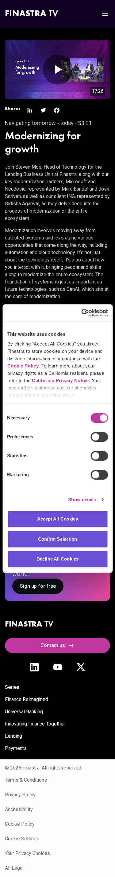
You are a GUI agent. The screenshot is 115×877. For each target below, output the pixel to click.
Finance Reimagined (26, 699)
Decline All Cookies (57, 558)
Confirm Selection (57, 539)
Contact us (52, 645)
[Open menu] (105, 13)
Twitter (81, 667)
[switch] (99, 437)
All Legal (14, 868)
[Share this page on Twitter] (43, 110)
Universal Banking (24, 711)
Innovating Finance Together (35, 724)
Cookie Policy (23, 365)
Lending (13, 736)
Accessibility (19, 809)
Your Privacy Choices (27, 853)
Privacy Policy (20, 795)
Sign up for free (38, 586)
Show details (82, 499)
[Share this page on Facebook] (56, 110)
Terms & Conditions (26, 780)
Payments (16, 748)
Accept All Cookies (57, 518)
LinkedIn (34, 667)
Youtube (57, 667)
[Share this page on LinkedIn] (29, 110)
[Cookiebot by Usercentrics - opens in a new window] (82, 313)
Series (12, 687)
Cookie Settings (22, 839)
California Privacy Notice (60, 380)
